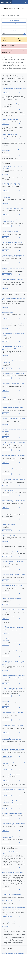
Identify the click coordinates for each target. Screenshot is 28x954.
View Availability (6, 226)
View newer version (20, 39)
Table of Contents (13, 20)
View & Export (13, 11)
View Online (5, 92)
